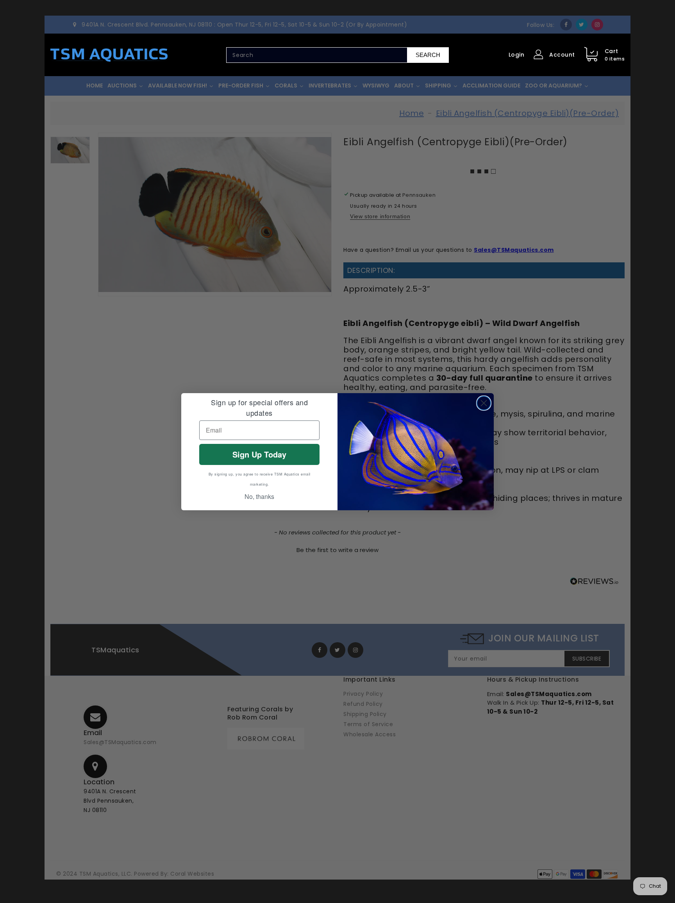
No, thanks (259, 496)
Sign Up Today (259, 454)
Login (517, 55)
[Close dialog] (484, 403)
